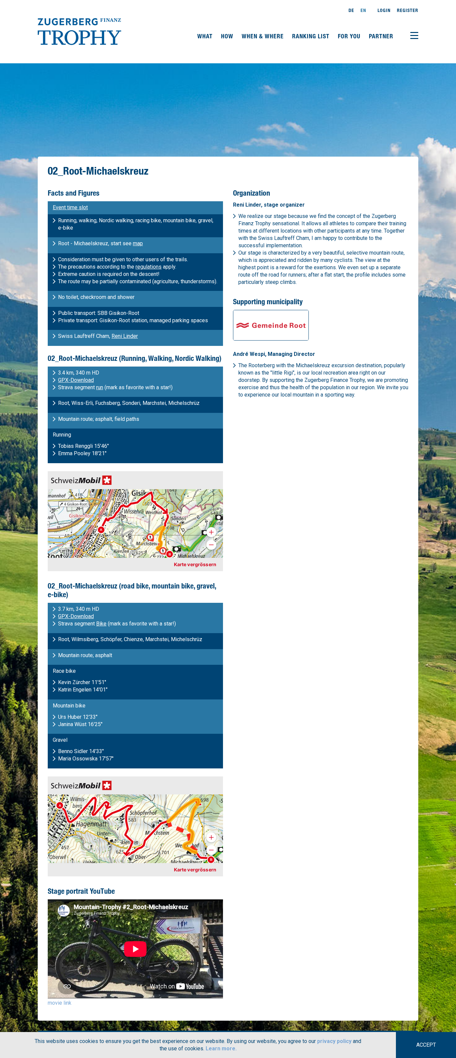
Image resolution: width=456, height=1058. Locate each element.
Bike (101, 623)
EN (363, 10)
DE (351, 10)
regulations (149, 267)
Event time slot (70, 207)
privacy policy (334, 1041)
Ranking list (311, 36)
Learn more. (221, 1048)
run (99, 387)
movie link (59, 1003)
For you (350, 36)
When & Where (263, 36)
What (205, 36)
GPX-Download (76, 380)
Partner (381, 36)
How (228, 36)
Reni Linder (124, 336)
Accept (426, 1045)
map (138, 243)
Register (407, 10)
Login (384, 10)
